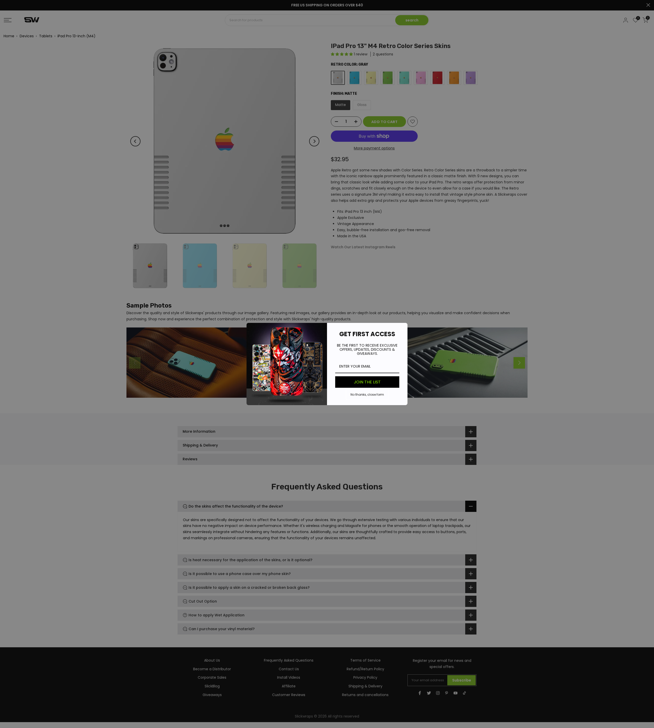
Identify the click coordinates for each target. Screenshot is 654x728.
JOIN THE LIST (367, 382)
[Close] (401, 329)
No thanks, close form (367, 394)
